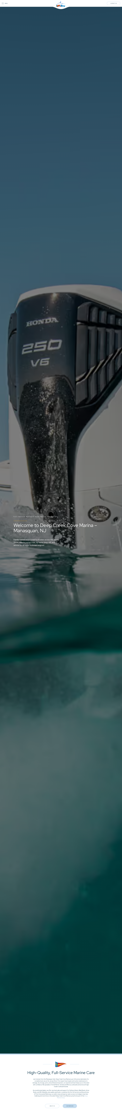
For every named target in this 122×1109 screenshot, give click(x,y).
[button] (5, 3)
